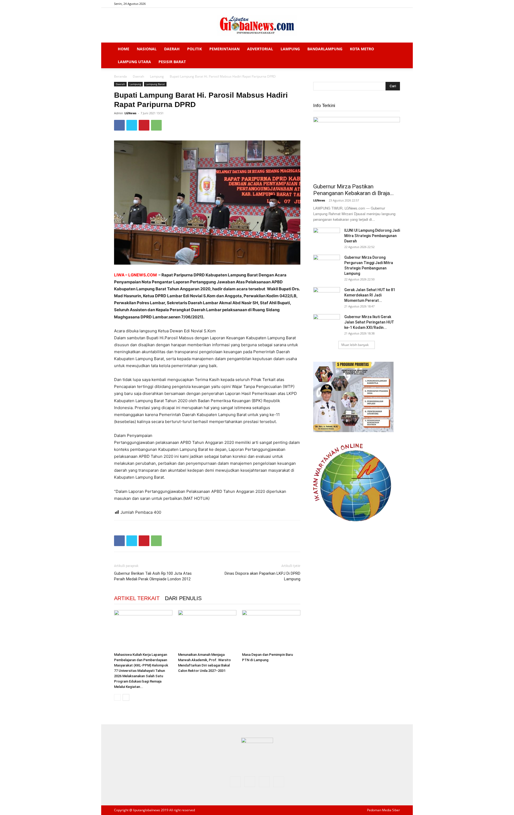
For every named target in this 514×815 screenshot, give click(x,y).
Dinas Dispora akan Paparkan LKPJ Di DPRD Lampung (262, 576)
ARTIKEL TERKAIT (137, 598)
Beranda (120, 76)
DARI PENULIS (183, 598)
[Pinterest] (144, 125)
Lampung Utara (134, 61)
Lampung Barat (155, 84)
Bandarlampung (324, 48)
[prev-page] (117, 697)
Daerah (172, 48)
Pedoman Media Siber (383, 810)
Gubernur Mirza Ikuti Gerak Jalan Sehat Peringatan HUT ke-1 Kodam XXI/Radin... (369, 322)
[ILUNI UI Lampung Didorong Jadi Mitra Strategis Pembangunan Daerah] (326, 237)
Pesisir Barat (172, 61)
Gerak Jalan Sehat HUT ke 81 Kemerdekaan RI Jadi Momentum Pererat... (369, 295)
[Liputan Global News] (257, 25)
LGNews (130, 113)
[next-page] (126, 697)
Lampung (290, 48)
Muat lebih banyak (355, 344)
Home (123, 48)
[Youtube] (396, 3)
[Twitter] (387, 3)
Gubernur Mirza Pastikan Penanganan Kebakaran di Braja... (353, 189)
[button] (393, 49)
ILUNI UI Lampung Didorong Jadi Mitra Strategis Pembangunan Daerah (372, 235)
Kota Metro (362, 48)
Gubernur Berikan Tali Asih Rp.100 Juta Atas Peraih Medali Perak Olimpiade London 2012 (153, 576)
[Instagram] (378, 3)
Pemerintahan (224, 48)
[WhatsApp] (156, 125)
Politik (194, 48)
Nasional (147, 48)
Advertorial (260, 48)
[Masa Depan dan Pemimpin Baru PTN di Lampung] (271, 630)
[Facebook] (369, 3)
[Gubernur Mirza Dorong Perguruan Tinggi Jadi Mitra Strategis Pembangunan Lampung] (326, 264)
